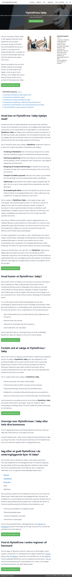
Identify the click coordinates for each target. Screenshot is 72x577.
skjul (19, 92)
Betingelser (68, 575)
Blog (59, 575)
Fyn (44, 2)
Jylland (39, 2)
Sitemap (63, 575)
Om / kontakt (59, 2)
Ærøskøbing (8, 478)
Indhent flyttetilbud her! (36, 21)
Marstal (6, 475)
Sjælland (50, 2)
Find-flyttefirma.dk (9, 2)
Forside (32, 2)
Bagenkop (7, 482)
